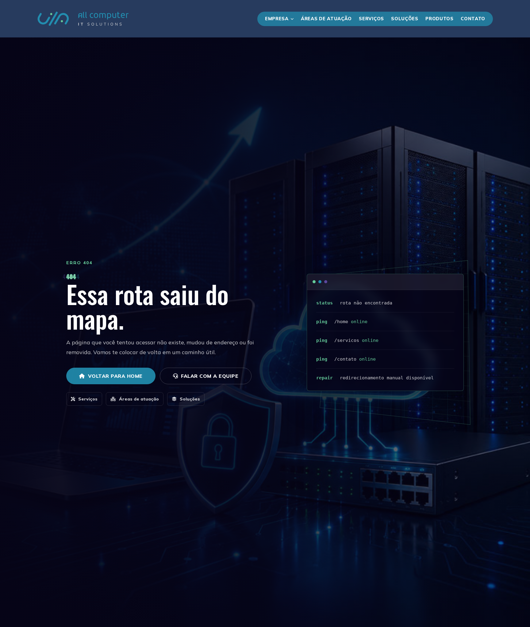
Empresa (277, 18)
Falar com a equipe (209, 376)
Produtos (439, 18)
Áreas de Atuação (326, 18)
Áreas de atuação (139, 399)
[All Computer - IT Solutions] (83, 18)
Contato (473, 18)
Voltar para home (115, 376)
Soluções (404, 18)
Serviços (371, 18)
